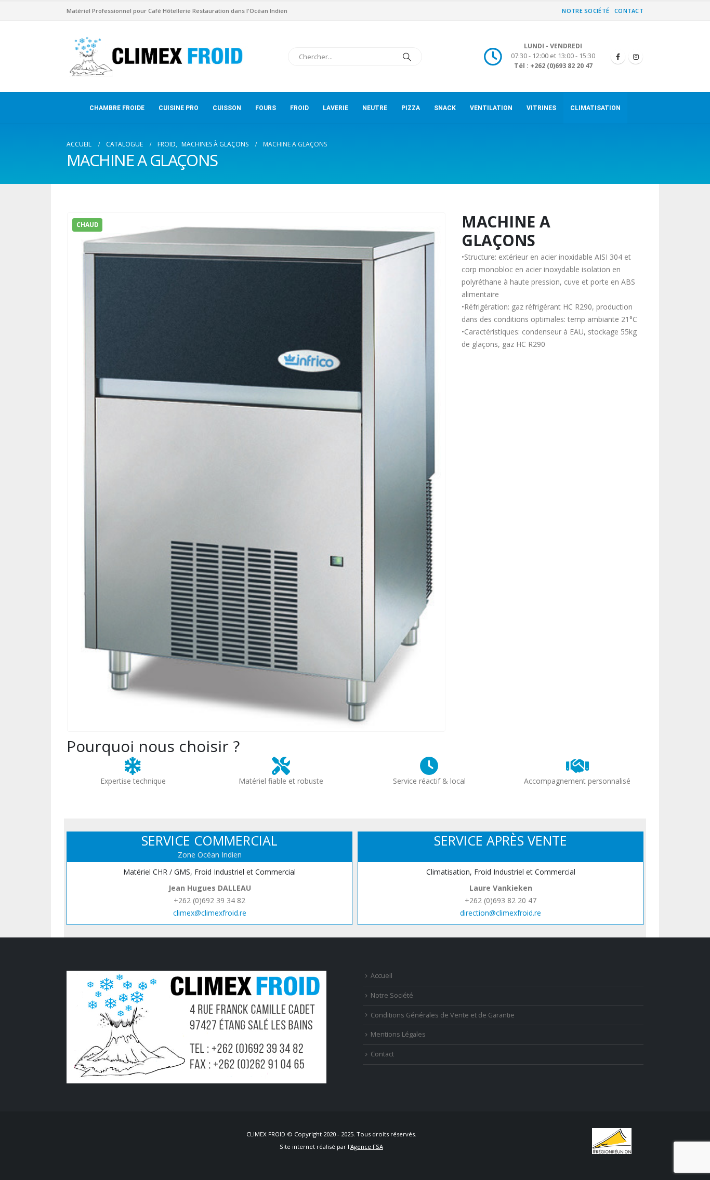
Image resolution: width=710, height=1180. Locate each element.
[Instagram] (635, 56)
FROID (299, 108)
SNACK (445, 108)
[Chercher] (407, 56)
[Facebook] (618, 56)
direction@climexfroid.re (500, 913)
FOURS (265, 108)
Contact (628, 11)
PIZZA (410, 108)
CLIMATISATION (595, 108)
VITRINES (541, 108)
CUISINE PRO (179, 108)
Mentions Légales (398, 1034)
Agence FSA (366, 1146)
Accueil (381, 975)
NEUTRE (374, 108)
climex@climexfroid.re (209, 913)
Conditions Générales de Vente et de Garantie (443, 1015)
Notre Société (585, 11)
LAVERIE (335, 108)
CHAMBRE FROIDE (116, 108)
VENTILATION (491, 108)
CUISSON (227, 108)
